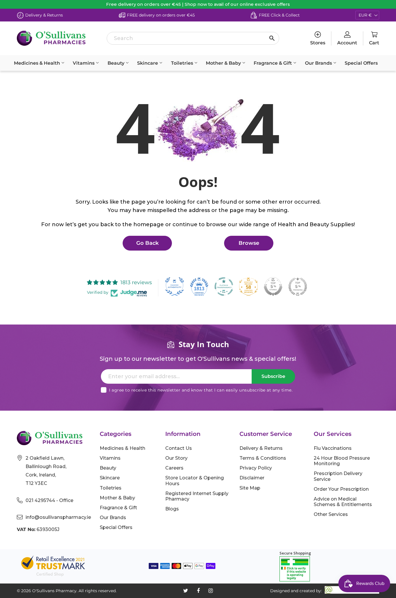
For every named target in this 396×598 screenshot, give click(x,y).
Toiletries (182, 63)
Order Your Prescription (341, 489)
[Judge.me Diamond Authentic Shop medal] (174, 286)
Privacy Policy (255, 468)
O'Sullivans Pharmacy (54, 590)
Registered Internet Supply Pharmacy (196, 496)
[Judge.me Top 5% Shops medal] (273, 286)
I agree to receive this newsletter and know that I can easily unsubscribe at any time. (201, 390)
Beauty (117, 63)
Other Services (331, 514)
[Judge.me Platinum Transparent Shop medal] (224, 286)
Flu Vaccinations (333, 448)
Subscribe (273, 376)
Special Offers (361, 63)
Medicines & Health (37, 63)
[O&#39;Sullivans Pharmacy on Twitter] (185, 591)
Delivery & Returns (261, 448)
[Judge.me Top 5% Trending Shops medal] (297, 286)
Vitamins (84, 63)
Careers (174, 468)
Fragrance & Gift (273, 63)
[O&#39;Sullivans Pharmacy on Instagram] (210, 591)
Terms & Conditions (262, 458)
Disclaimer (251, 478)
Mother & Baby (224, 63)
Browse (249, 243)
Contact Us (178, 448)
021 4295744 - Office (49, 500)
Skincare (148, 63)
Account (347, 43)
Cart (374, 43)
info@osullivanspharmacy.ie (58, 517)
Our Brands (319, 63)
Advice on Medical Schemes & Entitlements (343, 501)
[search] (193, 38)
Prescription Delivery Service (338, 476)
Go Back (147, 243)
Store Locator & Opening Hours (194, 480)
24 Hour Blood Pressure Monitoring (342, 460)
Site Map (249, 488)
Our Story (176, 458)
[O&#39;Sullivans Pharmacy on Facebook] (198, 591)
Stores (317, 43)
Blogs (172, 509)
